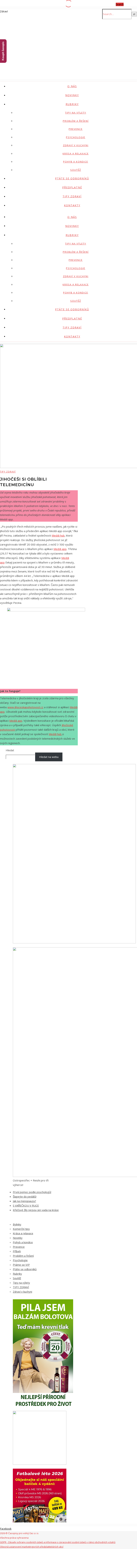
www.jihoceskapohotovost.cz (25, 707)
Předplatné (72, 187)
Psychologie (75, 137)
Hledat (10, 750)
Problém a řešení (76, 121)
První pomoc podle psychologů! (32, 1192)
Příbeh (17, 1251)
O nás (72, 86)
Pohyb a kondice (75, 161)
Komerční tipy (21, 1229)
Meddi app (60, 549)
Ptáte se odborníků (72, 178)
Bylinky (17, 1224)
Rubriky (72, 104)
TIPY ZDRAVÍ (72, 196)
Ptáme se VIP (21, 1264)
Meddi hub (58, 535)
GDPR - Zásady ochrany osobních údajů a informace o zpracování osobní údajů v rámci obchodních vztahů (57, 1542)
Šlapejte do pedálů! (24, 1196)
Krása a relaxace (76, 153)
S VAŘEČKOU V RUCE (26, 1205)
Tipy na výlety (75, 112)
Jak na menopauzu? (24, 1201)
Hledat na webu (49, 757)
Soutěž (75, 169)
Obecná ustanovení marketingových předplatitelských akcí (31, 1546)
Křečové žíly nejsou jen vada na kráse (36, 1210)
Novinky (72, 95)
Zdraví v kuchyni (75, 145)
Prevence (76, 129)
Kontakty (72, 205)
